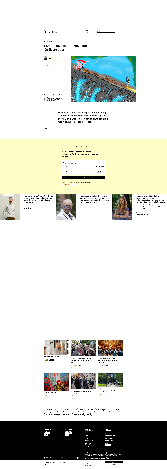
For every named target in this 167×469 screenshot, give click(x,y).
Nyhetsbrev (47, 429)
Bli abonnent (68, 429)
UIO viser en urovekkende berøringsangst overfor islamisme (109, 390)
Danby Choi (108, 430)
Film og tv (71, 410)
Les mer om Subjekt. (104, 458)
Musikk (56, 414)
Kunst (46, 395)
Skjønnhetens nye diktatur (52, 357)
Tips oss (67, 435)
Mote (48, 414)
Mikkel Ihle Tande (109, 440)
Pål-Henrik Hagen (52, 57)
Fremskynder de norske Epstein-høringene (81, 392)
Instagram (47, 433)
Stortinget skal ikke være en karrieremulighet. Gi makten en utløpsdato (108, 360)
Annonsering (68, 431)
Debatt (107, 365)
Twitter (46, 435)
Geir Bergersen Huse (110, 435)
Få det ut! (50, 62)
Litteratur (75, 365)
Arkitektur (50, 410)
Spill (89, 414)
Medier (116, 410)
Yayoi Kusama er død (51, 392)
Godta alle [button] (114, 462)
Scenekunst (79, 414)
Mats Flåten (108, 445)
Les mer (50, 465)
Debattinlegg (68, 433)
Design (60, 410)
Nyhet (80, 365)
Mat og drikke (103, 410)
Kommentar (54, 65)
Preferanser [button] (114, 464)
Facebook (47, 431)
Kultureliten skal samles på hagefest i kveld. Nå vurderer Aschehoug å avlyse (83, 360)
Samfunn (48, 65)
